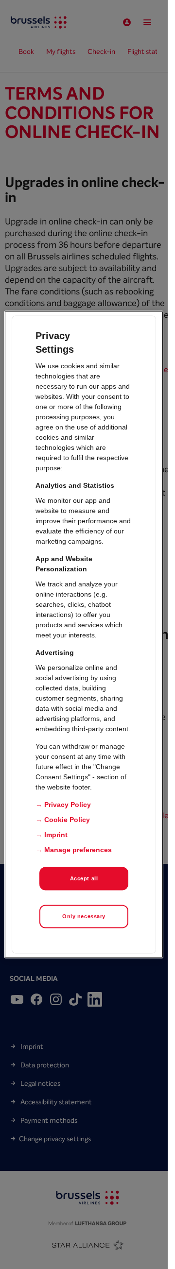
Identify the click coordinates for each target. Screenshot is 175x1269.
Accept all (84, 878)
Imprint (56, 835)
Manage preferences (78, 850)
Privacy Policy (67, 804)
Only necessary (83, 916)
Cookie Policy (67, 819)
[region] (84, 635)
